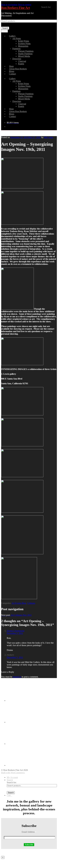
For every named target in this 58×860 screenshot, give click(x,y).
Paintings (16, 48)
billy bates (48, 137)
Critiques (31, 603)
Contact (12, 74)
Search (5, 28)
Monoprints (23, 46)
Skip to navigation (9, 4)
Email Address (29, 832)
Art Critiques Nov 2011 (16, 615)
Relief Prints (23, 41)
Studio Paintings (25, 53)
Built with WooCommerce (12, 772)
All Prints (16, 38)
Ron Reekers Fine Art (15, 8)
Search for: (46, 7)
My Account (12, 777)
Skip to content (24, 4)
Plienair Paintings (26, 51)
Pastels (21, 64)
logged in (17, 677)
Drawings (16, 58)
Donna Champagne (15, 631)
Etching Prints (24, 43)
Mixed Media (24, 56)
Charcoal (22, 61)
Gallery (12, 36)
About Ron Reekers (18, 69)
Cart (9, 795)
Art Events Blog (19, 603)
